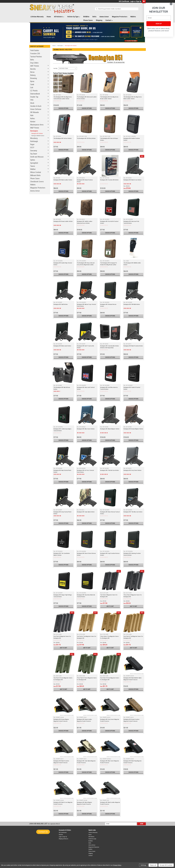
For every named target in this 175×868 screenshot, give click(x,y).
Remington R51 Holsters (37, 133)
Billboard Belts (35, 175)
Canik (32, 84)
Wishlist (61, 834)
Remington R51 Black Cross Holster (132, 180)
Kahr (31, 115)
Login (132, 1)
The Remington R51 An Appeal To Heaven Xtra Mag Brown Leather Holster (108, 264)
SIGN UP (159, 24)
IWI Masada (34, 112)
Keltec (32, 118)
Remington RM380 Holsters (37, 135)
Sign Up (138, 1)
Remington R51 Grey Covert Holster (132, 470)
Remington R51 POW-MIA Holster (132, 304)
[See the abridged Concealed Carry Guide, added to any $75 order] (125, 33)
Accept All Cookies (166, 865)
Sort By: (56, 68)
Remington (34, 131)
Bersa (32, 72)
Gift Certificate (124, 1)
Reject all (153, 865)
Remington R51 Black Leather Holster (63, 180)
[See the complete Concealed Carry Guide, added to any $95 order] (136, 32)
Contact (108, 20)
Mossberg (34, 138)
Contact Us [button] (43, 832)
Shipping (99, 20)
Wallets (133, 17)
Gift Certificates (63, 832)
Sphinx (32, 160)
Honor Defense (35, 109)
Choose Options (63, 108)
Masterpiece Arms (36, 125)
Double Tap (34, 97)
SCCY (32, 147)
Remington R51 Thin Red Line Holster (109, 470)
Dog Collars (34, 63)
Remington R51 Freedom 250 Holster (109, 180)
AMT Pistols (34, 66)
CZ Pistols (34, 91)
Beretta (33, 69)
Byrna (32, 81)
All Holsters (58, 17)
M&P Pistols (34, 128)
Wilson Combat (35, 172)
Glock (32, 103)
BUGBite (86, 17)
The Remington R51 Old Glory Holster (86, 138)
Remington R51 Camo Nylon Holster (86, 512)
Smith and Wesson (36, 157)
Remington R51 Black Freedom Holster (133, 346)
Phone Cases (88, 20)
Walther (33, 169)
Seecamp (33, 151)
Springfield (34, 163)
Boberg (32, 75)
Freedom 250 (35, 53)
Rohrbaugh (34, 141)
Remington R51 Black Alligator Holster (109, 429)
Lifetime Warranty (37, 17)
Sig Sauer (33, 154)
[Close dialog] (171, 4)
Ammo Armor (104, 17)
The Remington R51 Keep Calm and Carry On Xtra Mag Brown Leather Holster (85, 264)
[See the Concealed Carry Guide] (87, 32)
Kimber (32, 121)
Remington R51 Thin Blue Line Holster (133, 512)
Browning (33, 78)
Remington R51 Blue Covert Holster (86, 429)
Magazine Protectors (119, 17)
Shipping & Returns (63, 838)
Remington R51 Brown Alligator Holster (133, 429)
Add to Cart (110, 606)
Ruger (32, 144)
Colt (31, 87)
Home (49, 17)
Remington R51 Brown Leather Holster (63, 221)
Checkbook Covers (37, 181)
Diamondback (35, 94)
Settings (143, 865)
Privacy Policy (117, 865)
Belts (94, 17)
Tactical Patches (36, 57)
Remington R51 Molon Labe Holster (62, 346)
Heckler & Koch (35, 106)
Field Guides (34, 50)
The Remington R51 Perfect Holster (63, 138)
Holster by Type (73, 17)
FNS (31, 100)
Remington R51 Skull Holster (61, 304)
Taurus (32, 166)
